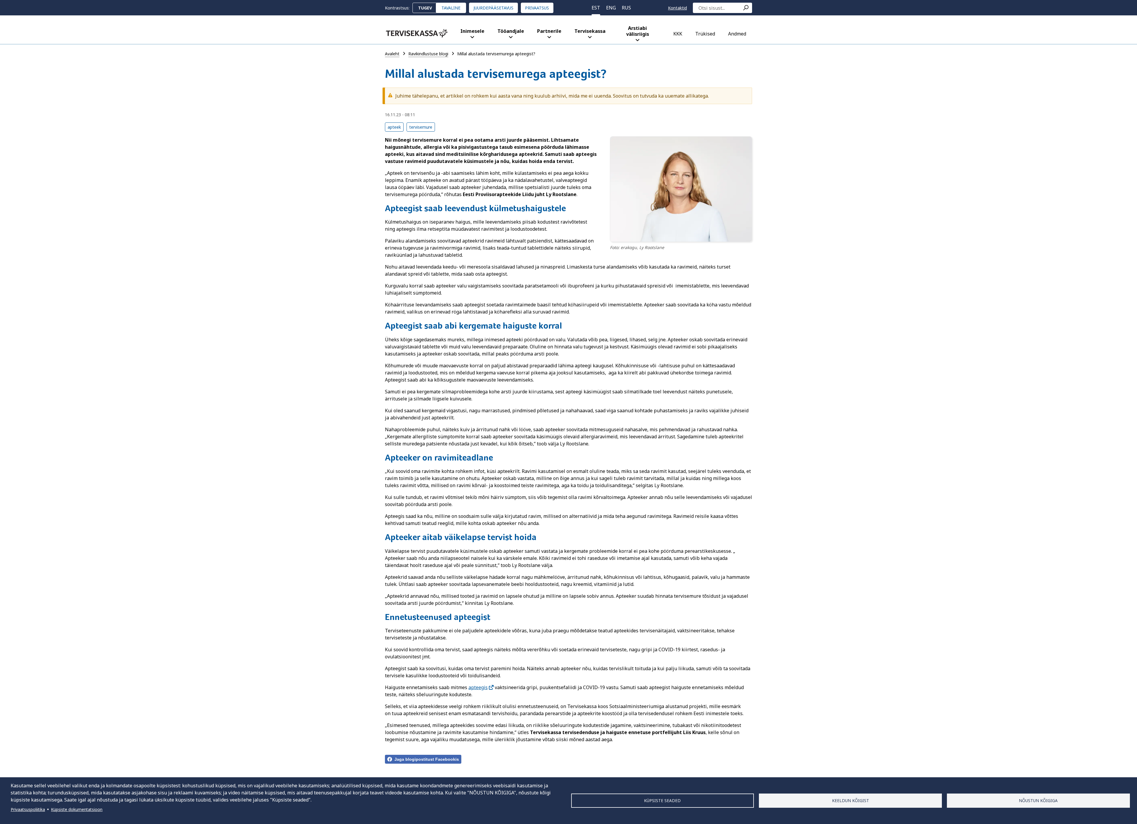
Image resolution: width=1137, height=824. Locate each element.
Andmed (737, 33)
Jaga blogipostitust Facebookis (426, 759)
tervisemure (420, 127)
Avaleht (392, 53)
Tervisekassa (590, 31)
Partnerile (549, 31)
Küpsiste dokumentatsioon (76, 809)
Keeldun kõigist (850, 800)
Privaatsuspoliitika (28, 809)
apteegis (478, 687)
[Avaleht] (417, 33)
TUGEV (425, 8)
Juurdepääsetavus (493, 8)
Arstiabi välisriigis (637, 31)
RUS (626, 7)
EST (596, 7)
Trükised (705, 33)
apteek (394, 127)
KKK (677, 33)
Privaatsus (537, 8)
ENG (611, 7)
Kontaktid (677, 8)
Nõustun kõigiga (1038, 800)
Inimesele (472, 31)
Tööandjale (510, 31)
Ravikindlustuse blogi (428, 53)
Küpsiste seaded (662, 800)
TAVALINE (450, 8)
